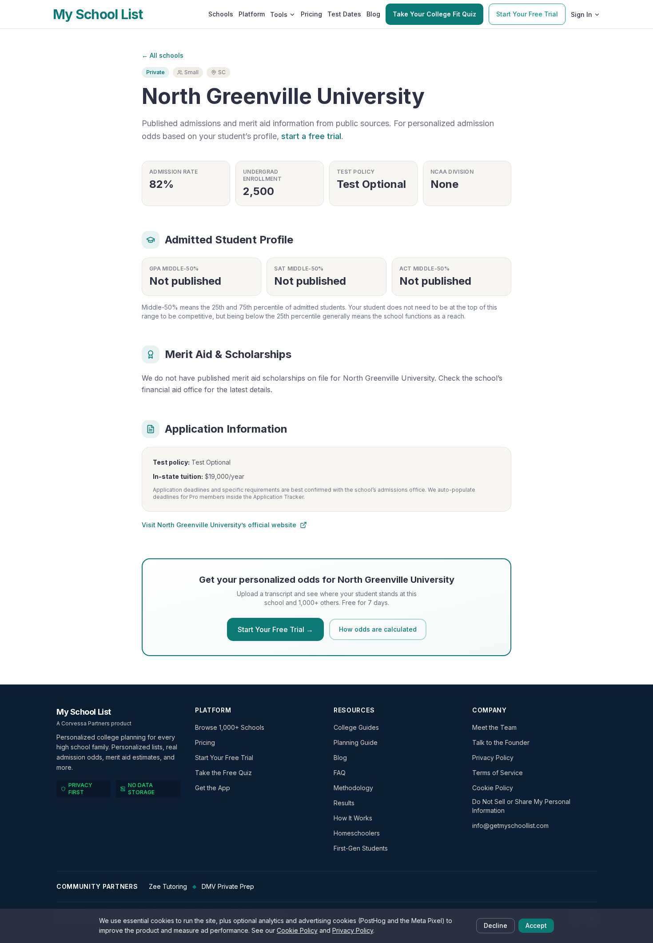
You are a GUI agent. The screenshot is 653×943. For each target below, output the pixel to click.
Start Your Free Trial (527, 14)
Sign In (581, 14)
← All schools (162, 55)
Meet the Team (494, 727)
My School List (98, 14)
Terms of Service (497, 772)
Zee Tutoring (168, 886)
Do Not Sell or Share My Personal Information (521, 806)
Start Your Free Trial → (275, 629)
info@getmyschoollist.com (510, 825)
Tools (278, 14)
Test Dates (344, 14)
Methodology (353, 788)
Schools (220, 14)
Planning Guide (356, 742)
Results (344, 803)
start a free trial (311, 136)
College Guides (356, 727)
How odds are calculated (378, 629)
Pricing (311, 14)
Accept (536, 925)
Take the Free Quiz (223, 772)
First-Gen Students (361, 848)
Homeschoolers (357, 833)
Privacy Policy (493, 757)
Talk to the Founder (501, 742)
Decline (495, 925)
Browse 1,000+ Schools (229, 727)
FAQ (340, 772)
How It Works (353, 818)
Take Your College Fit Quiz (434, 14)
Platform (252, 14)
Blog (373, 14)
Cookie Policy (492, 788)
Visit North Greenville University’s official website (219, 525)
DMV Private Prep (228, 886)
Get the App (212, 788)
